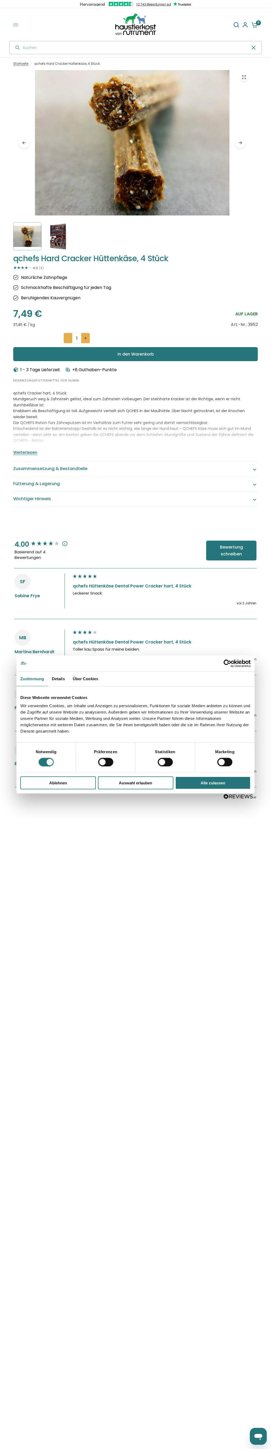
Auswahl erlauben (135, 783)
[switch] (105, 762)
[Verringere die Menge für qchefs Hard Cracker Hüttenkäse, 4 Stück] (68, 338)
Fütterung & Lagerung (36, 484)
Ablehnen (58, 783)
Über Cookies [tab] (85, 678)
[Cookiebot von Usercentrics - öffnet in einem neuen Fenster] (227, 663)
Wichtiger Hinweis (32, 499)
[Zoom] (244, 77)
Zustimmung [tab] (32, 678)
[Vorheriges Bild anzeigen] (24, 142)
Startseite (20, 63)
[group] (42, 544)
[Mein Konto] (245, 24)
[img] (132, 159)
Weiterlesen (25, 452)
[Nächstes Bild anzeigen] (240, 142)
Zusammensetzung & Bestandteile (50, 469)
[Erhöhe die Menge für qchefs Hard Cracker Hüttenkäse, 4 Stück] (85, 338)
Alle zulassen (213, 783)
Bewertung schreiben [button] (231, 550)
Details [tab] (58, 678)
